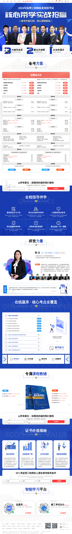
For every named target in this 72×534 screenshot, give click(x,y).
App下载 (67, 1)
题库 (7, 1)
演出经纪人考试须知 (21, 523)
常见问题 (9, 526)
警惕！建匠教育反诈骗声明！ (28, 1)
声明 (3, 523)
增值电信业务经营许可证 (22, 531)
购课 (11, 1)
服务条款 (38, 526)
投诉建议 (33, 528)
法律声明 (20, 528)
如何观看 (18, 526)
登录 (49, 1)
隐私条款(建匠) (9, 528)
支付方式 (23, 526)
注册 (52, 1)
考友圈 (19, 1)
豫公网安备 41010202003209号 (46, 531)
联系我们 (28, 526)
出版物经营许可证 (26, 528)
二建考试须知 (12, 523)
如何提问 (13, 526)
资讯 (15, 1)
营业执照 (15, 528)
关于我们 (34, 523)
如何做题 (39, 523)
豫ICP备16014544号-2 (37, 531)
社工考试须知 (28, 523)
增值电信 (33, 526)
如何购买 (4, 526)
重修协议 (7, 523)
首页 (4, 1)
